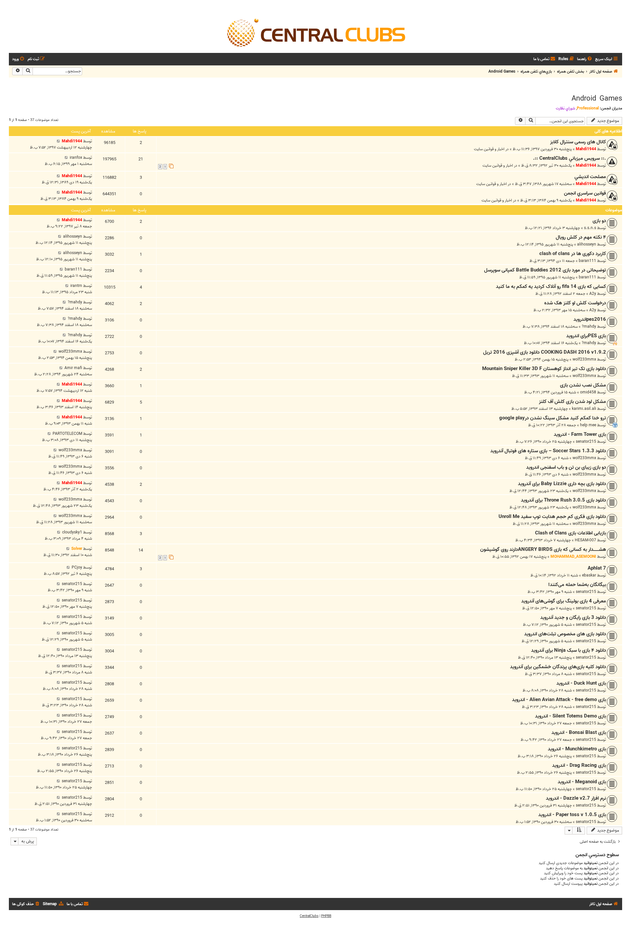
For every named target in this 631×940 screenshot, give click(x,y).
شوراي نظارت (565, 108)
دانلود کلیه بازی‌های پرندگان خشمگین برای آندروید (558, 667)
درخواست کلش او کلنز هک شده (575, 303)
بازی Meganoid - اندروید (582, 782)
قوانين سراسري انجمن (585, 193)
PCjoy (77, 567)
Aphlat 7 (597, 568)
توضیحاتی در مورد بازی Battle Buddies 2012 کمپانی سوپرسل (545, 270)
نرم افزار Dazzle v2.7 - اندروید (576, 798)
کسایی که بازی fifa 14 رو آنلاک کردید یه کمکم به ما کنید (551, 287)
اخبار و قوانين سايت (489, 149)
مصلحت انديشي (590, 177)
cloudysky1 (72, 532)
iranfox (76, 157)
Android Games (597, 99)
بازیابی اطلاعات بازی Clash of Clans (570, 533)
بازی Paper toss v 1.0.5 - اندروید (572, 815)
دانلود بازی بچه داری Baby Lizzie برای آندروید (562, 484)
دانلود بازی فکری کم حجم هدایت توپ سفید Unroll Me (552, 517)
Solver (76, 549)
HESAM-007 (585, 540)
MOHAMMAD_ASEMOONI (573, 556)
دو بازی (599, 221)
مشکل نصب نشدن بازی (583, 385)
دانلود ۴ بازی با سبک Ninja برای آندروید (568, 650)
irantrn (76, 286)
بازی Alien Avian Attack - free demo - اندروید (559, 700)
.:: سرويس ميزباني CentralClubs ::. (569, 158)
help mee (588, 425)
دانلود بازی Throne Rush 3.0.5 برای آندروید (563, 500)
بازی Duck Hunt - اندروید (581, 683)
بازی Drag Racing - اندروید (579, 765)
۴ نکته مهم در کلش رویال (581, 237)
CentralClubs (309, 916)
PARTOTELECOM (67, 434)
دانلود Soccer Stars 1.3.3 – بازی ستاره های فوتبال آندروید (548, 451)
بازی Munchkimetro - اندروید (577, 749)
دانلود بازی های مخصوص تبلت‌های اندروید (565, 634)
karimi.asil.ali (584, 409)
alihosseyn (586, 244)
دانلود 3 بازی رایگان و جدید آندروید (573, 618)
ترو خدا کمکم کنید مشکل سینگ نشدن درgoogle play (552, 418)
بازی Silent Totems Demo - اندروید (570, 716)
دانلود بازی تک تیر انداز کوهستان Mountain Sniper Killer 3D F (544, 369)
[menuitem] (585, 59)
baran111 (587, 261)
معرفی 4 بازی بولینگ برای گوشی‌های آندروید (563, 601)
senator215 (586, 441)
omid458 (588, 392)
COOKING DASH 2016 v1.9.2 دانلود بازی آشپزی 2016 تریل (544, 352)
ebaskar (589, 575)
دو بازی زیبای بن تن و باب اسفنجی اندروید (566, 467)
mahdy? (75, 302)
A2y (592, 294)
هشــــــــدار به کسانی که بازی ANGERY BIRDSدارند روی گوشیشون (543, 549)
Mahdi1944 (586, 149)
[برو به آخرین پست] (58, 141)
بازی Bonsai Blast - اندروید (578, 733)
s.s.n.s (590, 228)
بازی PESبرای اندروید (586, 336)
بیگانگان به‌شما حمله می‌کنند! (577, 585)
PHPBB (326, 916)
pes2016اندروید (589, 319)
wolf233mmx (584, 359)
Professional (588, 108)
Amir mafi (73, 368)
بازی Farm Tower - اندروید (580, 434)
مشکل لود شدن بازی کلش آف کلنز (572, 402)
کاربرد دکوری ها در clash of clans (572, 254)
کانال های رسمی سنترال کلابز (578, 142)
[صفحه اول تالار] (315, 32)
